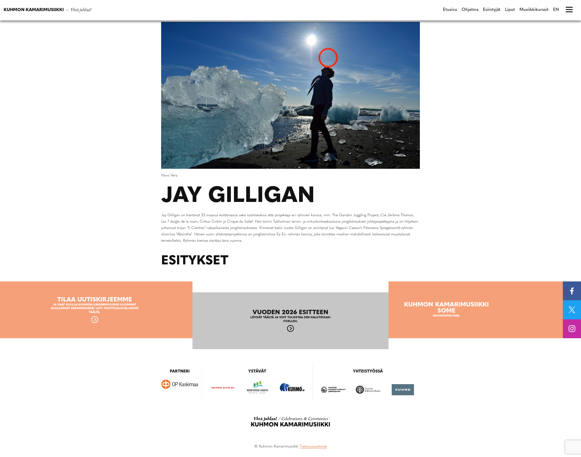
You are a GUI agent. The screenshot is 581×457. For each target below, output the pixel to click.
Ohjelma (470, 10)
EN (556, 10)
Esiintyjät (491, 10)
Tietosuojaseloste (313, 446)
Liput (510, 10)
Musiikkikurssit (534, 10)
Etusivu (450, 10)
